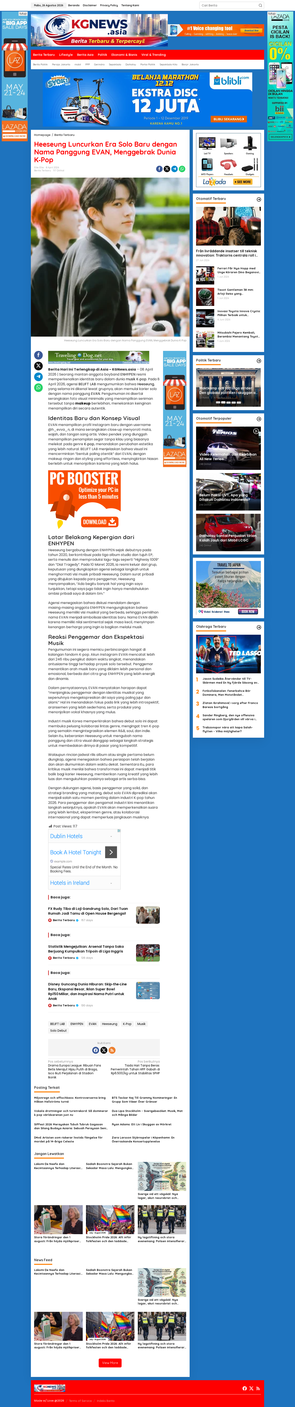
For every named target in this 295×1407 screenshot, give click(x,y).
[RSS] (112, 1050)
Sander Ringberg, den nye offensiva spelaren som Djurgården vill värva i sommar (229, 717)
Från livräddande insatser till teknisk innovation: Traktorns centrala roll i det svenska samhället (226, 253)
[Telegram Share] (174, 169)
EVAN (95, 393)
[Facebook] (95, 1050)
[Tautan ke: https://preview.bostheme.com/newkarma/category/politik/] (259, 360)
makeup (82, 403)
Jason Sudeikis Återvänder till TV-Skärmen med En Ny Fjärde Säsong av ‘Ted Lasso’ (230, 680)
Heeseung (145, 384)
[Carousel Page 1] (218, 402)
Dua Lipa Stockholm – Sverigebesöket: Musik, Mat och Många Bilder (147, 1112)
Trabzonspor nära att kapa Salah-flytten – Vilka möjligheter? (228, 729)
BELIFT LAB (87, 384)
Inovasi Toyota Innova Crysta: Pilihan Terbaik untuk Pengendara (238, 313)
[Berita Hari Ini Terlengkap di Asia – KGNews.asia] (99, 30)
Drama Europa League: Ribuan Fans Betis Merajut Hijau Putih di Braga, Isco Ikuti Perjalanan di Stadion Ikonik (74, 1069)
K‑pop (141, 379)
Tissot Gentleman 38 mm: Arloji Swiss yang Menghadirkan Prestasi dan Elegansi (237, 291)
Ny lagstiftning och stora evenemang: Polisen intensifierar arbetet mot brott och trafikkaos (161, 1239)
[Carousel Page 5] (239, 402)
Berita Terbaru (42, 170)
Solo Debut (58, 1030)
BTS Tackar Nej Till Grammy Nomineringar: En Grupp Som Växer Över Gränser (144, 1099)
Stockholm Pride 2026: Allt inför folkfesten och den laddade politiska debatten (108, 1239)
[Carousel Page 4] (234, 402)
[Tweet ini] (167, 169)
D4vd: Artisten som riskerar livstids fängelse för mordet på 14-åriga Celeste (68, 1139)
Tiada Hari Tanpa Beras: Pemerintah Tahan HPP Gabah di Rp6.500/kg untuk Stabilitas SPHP (135, 1068)
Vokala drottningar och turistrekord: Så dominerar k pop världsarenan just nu (71, 1112)
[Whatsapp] (182, 169)
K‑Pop (127, 1024)
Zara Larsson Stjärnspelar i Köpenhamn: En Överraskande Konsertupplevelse (143, 1139)
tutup (23, 13)
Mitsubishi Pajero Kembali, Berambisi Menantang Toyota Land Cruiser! (238, 334)
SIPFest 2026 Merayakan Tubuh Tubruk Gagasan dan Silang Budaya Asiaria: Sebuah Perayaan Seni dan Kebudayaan (70, 1126)
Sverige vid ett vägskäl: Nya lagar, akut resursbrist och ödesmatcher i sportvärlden (158, 1196)
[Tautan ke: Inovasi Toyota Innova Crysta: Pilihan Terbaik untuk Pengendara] (205, 318)
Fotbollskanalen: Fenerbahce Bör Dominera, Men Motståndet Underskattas (227, 693)
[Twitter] (103, 1050)
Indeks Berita (105, 1400)
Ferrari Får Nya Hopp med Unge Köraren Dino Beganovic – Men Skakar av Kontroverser (239, 270)
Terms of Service (80, 1400)
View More (110, 1363)
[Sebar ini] (159, 169)
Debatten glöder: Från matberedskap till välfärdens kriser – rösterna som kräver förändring (223, 390)
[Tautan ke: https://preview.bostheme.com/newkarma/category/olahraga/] (259, 627)
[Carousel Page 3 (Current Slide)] (228, 402)
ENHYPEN (127, 374)
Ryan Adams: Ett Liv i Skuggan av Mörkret (141, 1124)
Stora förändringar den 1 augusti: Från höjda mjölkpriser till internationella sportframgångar (56, 1239)
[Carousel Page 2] (223, 402)
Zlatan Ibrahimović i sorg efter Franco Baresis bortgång (230, 704)
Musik (141, 1024)
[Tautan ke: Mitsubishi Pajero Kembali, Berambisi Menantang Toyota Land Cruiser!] (205, 339)
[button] (260, 5)
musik (130, 379)
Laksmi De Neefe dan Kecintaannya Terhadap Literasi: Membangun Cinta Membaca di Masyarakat (57, 1166)
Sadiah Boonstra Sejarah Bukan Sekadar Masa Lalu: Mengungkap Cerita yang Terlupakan (110, 1166)
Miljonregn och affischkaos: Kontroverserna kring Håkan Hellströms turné (70, 1099)
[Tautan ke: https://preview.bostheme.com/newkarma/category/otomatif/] (259, 199)
